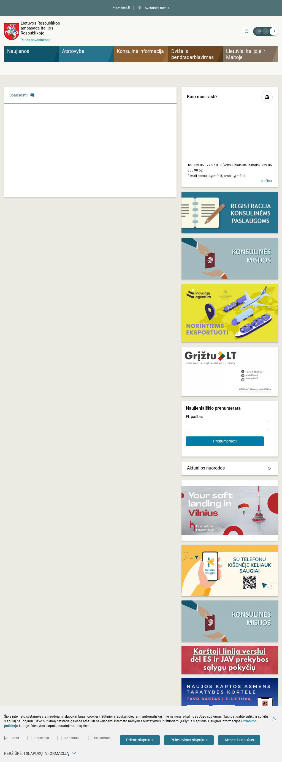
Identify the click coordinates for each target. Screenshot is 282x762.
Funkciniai (41, 738)
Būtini (14, 738)
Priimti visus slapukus (188, 740)
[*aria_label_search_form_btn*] (246, 31)
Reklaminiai (103, 738)
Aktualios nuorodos (206, 468)
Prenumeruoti (225, 441)
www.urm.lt (121, 7)
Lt (273, 31)
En (258, 31)
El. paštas (194, 416)
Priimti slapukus (139, 740)
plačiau (266, 181)
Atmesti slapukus (239, 740)
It (265, 31)
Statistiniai (72, 738)
